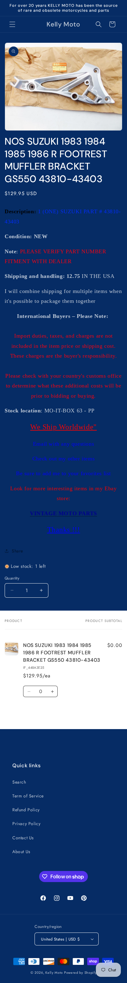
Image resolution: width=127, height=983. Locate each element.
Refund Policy (26, 810)
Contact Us (23, 838)
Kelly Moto (54, 972)
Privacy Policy (26, 824)
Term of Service (28, 796)
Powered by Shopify (80, 972)
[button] (12, 24)
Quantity (12, 578)
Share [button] (17, 551)
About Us (21, 852)
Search (19, 782)
